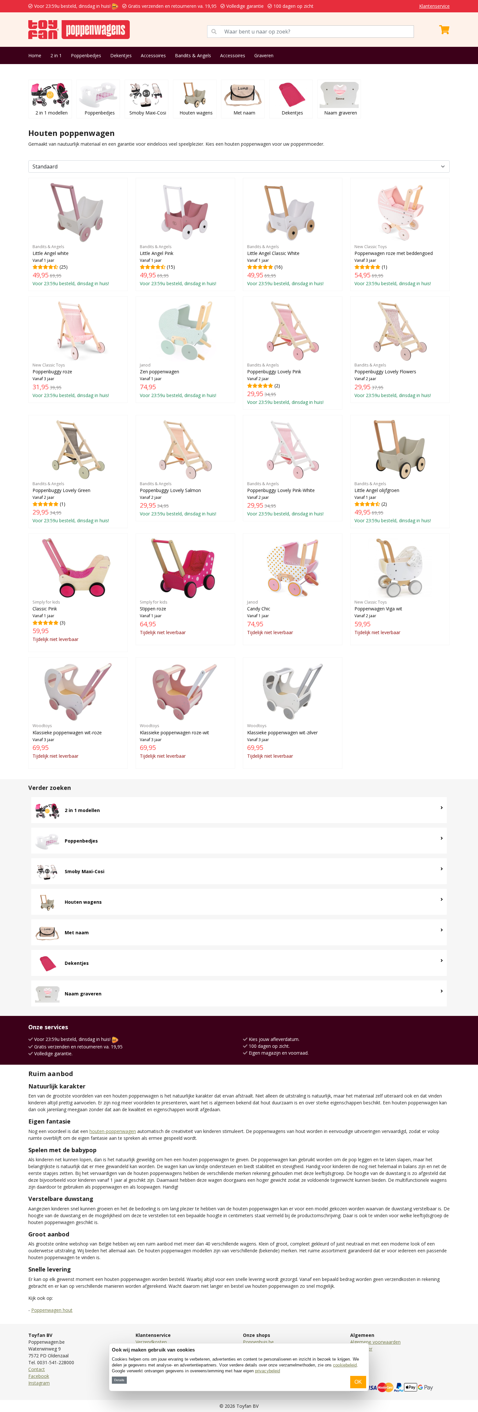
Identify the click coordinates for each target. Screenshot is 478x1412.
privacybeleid (267, 1370)
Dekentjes (121, 55)
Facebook (38, 1376)
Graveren (263, 55)
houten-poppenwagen (112, 1131)
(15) (178, 265)
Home (34, 55)
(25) (71, 265)
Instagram (39, 1383)
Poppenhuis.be (258, 1342)
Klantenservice (434, 6)
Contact (36, 1369)
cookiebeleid (345, 1365)
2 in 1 (56, 55)
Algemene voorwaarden (375, 1342)
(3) (55, 620)
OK (358, 1382)
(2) (285, 383)
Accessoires (153, 55)
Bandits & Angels (193, 55)
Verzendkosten (151, 1342)
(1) (393, 265)
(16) (285, 265)
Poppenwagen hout (52, 1310)
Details (119, 1380)
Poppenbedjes (86, 55)
